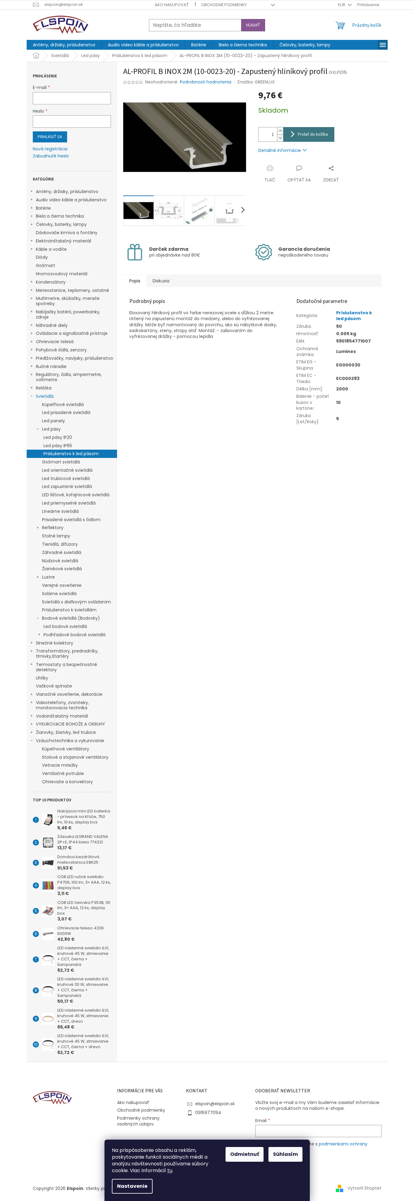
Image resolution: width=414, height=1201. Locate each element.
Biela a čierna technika (60, 216)
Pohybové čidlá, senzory (61, 350)
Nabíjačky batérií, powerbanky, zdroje (68, 314)
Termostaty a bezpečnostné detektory (66, 667)
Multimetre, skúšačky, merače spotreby (68, 301)
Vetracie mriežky (60, 765)
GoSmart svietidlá (61, 462)
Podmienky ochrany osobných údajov (138, 1121)
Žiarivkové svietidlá (62, 569)
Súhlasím (285, 1154)
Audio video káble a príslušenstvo (71, 200)
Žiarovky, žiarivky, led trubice (66, 732)
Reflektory (52, 528)
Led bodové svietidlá (65, 626)
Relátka (43, 388)
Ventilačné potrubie (63, 773)
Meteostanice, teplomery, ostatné (72, 290)
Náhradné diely (52, 325)
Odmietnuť (244, 1154)
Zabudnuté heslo (51, 156)
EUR (342, 5)
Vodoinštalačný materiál (62, 716)
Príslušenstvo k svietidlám (69, 610)
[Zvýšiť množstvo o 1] (280, 130)
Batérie (43, 208)
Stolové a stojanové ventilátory (75, 757)
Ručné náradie (51, 366)
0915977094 (208, 1113)
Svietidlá (45, 396)
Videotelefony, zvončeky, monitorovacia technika (62, 705)
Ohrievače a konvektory (67, 782)
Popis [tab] (134, 281)
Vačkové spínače (54, 686)
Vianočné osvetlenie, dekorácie (69, 694)
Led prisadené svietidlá (66, 412)
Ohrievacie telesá (55, 342)
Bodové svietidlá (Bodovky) (71, 618)
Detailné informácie (279, 150)
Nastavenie (132, 1186)
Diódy (42, 257)
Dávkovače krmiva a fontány (66, 233)
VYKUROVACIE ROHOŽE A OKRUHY (70, 724)
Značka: (256, 82)
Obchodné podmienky (224, 5)
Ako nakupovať (172, 5)
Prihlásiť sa (50, 137)
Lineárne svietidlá (60, 511)
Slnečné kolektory (54, 643)
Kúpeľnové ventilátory (65, 749)
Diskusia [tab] (161, 281)
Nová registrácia (50, 149)
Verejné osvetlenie (62, 585)
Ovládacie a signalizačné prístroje (72, 333)
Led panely (53, 421)
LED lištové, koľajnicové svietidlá (75, 495)
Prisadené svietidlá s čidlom (71, 520)
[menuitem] (64, 45)
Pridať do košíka (313, 134)
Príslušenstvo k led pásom (71, 454)
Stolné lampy (56, 536)
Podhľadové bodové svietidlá (74, 635)
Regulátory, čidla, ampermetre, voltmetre (69, 377)
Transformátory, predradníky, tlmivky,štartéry (67, 653)
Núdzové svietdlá (60, 561)
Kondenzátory (51, 282)
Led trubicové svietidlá (66, 478)
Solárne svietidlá (59, 594)
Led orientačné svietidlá (67, 470)
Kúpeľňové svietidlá (63, 404)
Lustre (48, 577)
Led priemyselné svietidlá (69, 503)
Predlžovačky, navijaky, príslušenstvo (74, 358)
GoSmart (45, 265)
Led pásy (51, 429)
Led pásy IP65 (58, 446)
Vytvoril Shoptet (365, 1188)
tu (169, 1170)
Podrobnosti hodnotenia (205, 82)
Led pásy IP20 (58, 437)
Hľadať (253, 25)
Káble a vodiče (51, 249)
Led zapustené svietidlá (67, 486)
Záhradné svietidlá (61, 552)
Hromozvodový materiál (61, 274)
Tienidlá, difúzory (60, 544)
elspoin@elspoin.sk (215, 1104)
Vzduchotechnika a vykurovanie (70, 741)
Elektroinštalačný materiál (63, 241)
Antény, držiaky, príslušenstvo (67, 191)
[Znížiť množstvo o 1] (280, 137)
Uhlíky (42, 678)
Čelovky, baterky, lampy (61, 224)
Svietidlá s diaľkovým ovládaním (76, 602)
